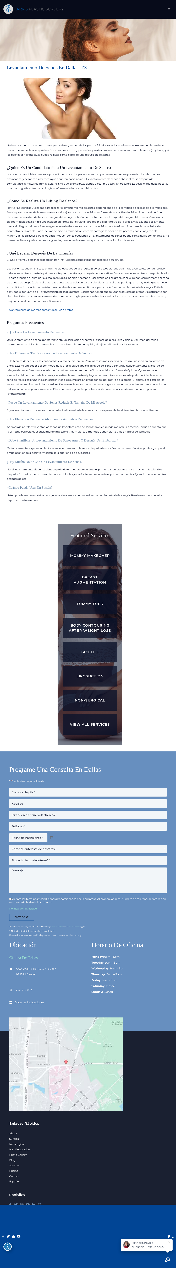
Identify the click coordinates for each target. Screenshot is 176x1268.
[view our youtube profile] (18, 1236)
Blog (12, 1160)
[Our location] (173, 1236)
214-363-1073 (24, 990)
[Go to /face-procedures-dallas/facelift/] (90, 652)
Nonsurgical (17, 1144)
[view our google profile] (13, 1236)
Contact (14, 1176)
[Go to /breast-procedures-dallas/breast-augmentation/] (90, 579)
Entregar (22, 917)
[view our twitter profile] (8, 1236)
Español (14, 1181)
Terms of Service (73, 927)
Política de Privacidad (23, 908)
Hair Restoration (19, 1149)
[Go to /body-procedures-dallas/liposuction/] (90, 676)
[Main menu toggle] (169, 9)
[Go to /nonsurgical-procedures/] (90, 700)
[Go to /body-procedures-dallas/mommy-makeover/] (90, 555)
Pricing (13, 1170)
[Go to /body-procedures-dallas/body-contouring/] (90, 628)
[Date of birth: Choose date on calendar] (52, 838)
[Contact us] (169, 1236)
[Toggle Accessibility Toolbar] (7, 1247)
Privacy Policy (57, 927)
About (13, 1133)
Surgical (14, 1138)
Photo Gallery (18, 1154)
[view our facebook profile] (3, 1236)
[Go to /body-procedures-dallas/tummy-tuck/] (90, 604)
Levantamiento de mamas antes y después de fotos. (40, 309)
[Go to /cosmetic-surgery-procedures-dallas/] (90, 724)
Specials (14, 1165)
